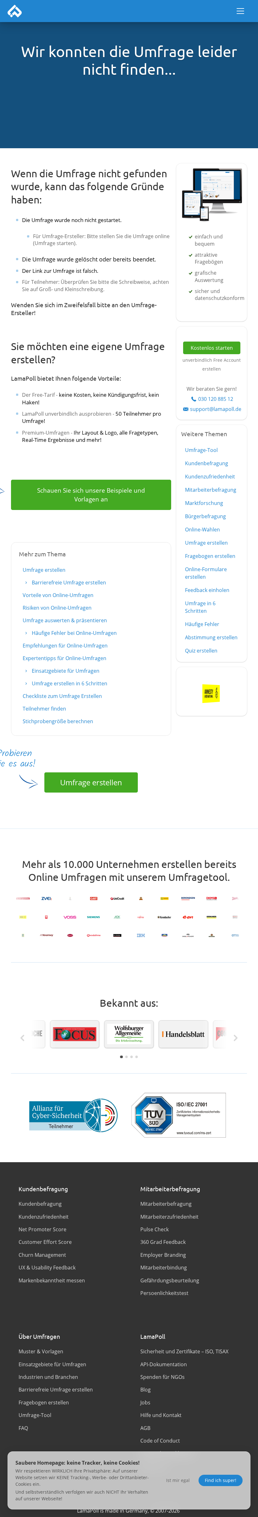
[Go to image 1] (121, 1056)
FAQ (23, 1428)
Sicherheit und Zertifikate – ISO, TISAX (184, 1351)
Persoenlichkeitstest (164, 1293)
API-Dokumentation (163, 1364)
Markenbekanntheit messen (52, 1280)
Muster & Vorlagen (41, 1351)
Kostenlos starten (212, 347)
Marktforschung (204, 503)
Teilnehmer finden (44, 708)
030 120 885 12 (215, 398)
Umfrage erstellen (44, 569)
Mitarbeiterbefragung (210, 489)
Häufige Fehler (202, 624)
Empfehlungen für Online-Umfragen (65, 645)
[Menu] (240, 11)
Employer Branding (163, 1254)
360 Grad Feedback (163, 1242)
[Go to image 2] (126, 1057)
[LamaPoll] (15, 11)
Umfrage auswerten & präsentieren (65, 620)
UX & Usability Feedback (47, 1267)
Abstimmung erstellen (211, 637)
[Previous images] (22, 1038)
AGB (145, 1428)
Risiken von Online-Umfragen (57, 607)
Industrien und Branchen (48, 1377)
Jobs (145, 1402)
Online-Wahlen (202, 529)
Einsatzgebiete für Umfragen (65, 670)
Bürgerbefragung (205, 516)
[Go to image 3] (131, 1057)
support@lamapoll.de (215, 409)
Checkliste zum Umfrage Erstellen (62, 696)
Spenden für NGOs (162, 1377)
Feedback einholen (207, 590)
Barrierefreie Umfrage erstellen (68, 582)
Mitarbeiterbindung (163, 1267)
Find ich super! (220, 1480)
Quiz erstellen (201, 650)
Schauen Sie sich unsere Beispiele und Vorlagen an (91, 494)
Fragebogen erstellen (210, 556)
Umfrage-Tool (201, 450)
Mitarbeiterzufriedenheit (169, 1216)
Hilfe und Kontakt (161, 1415)
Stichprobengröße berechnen (58, 721)
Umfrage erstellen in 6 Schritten (69, 683)
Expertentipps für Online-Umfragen (64, 658)
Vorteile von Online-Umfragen (58, 595)
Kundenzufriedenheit (210, 476)
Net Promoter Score (42, 1229)
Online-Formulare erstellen (206, 573)
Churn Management (42, 1254)
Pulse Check (154, 1229)
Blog (145, 1389)
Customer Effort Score (45, 1242)
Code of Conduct (160, 1440)
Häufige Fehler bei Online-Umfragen (74, 633)
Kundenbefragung (206, 463)
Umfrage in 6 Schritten (200, 607)
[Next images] (235, 1038)
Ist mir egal (178, 1480)
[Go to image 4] (136, 1057)
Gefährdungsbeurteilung (169, 1280)
